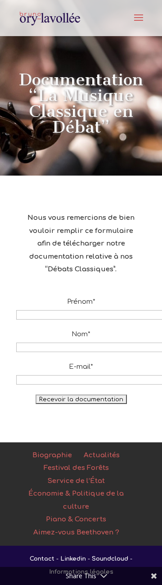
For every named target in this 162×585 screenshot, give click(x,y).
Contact (42, 559)
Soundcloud (110, 559)
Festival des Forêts (76, 468)
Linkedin (73, 559)
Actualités (102, 455)
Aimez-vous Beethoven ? (76, 532)
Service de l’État (76, 481)
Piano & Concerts (76, 519)
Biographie (52, 455)
